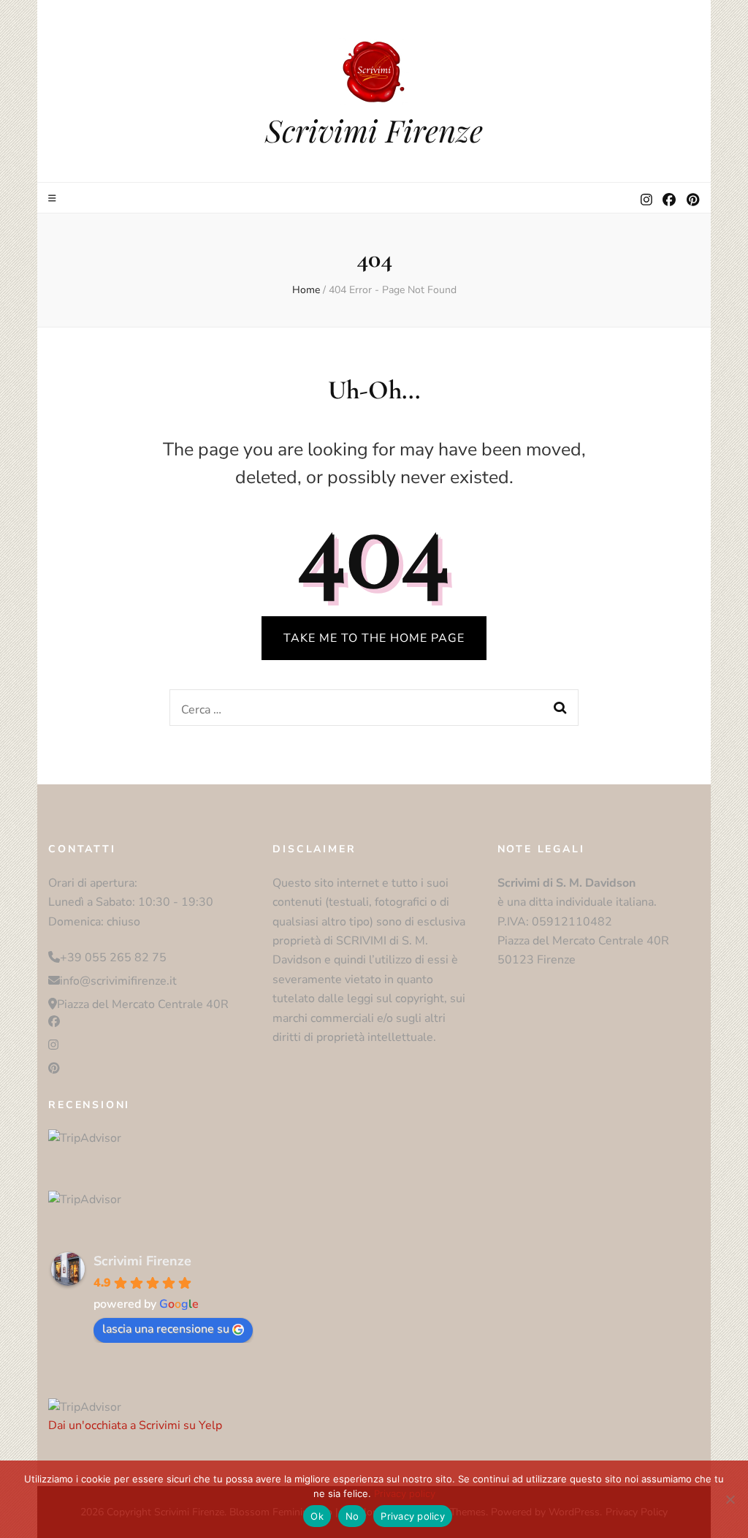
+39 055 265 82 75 (113, 958)
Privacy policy (404, 1493)
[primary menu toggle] (54, 198)
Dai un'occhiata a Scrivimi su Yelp (135, 1425)
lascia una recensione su (165, 1329)
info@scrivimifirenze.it (118, 981)
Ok (317, 1516)
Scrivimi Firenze (374, 130)
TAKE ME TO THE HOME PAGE (374, 638)
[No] (729, 1499)
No (352, 1516)
